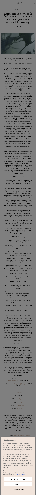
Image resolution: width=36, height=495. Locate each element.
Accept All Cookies (18, 479)
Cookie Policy (20, 474)
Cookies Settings (18, 489)
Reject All (18, 484)
